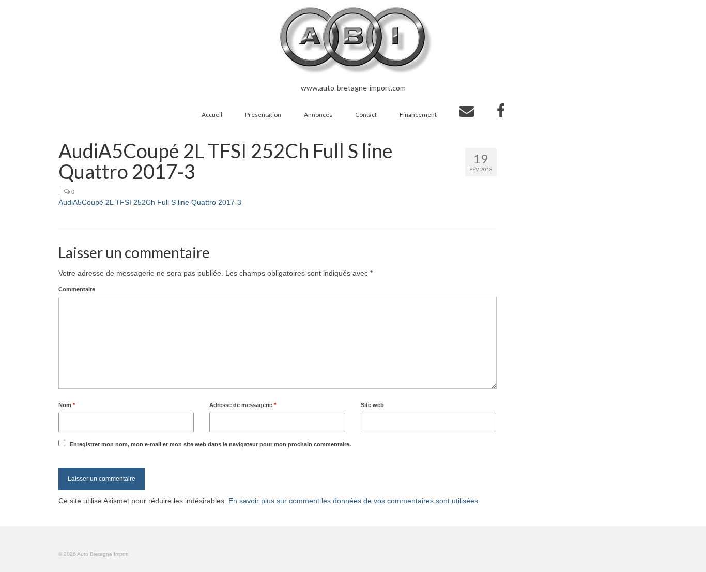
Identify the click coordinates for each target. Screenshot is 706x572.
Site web (372, 405)
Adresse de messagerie (242, 405)
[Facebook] (500, 110)
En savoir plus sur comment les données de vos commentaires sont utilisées (353, 500)
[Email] (466, 110)
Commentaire (76, 289)
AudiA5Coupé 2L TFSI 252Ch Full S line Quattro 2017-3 (149, 202)
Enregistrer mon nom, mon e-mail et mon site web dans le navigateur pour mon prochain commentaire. (210, 444)
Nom (66, 405)
